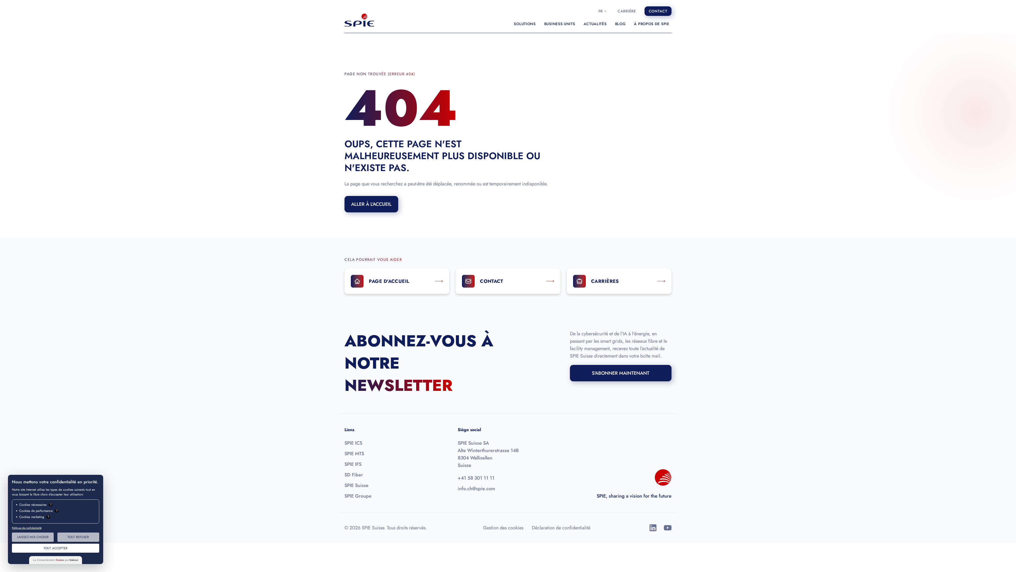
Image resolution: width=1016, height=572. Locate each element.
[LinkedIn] (653, 527)
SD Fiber (353, 474)
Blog (620, 23)
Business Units (559, 23)
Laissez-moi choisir (33, 537)
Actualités (595, 23)
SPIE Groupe (357, 496)
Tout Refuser (78, 537)
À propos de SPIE (651, 23)
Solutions (525, 23)
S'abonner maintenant (620, 373)
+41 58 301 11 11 (476, 478)
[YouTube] (668, 527)
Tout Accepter (55, 548)
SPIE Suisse (356, 485)
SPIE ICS (353, 443)
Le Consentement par (55, 559)
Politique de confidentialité (27, 528)
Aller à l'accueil (371, 204)
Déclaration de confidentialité (561, 527)
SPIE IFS (352, 464)
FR (600, 11)
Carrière (627, 11)
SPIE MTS (354, 453)
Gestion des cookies (503, 527)
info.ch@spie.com (476, 488)
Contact (658, 11)
